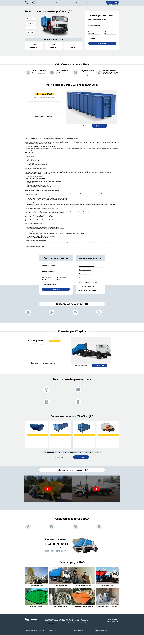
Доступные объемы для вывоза (43, 363)
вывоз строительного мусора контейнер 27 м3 (34, 630)
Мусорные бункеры (107, 585)
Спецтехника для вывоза (42, 116)
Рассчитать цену (102, 43)
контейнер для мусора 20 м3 (77, 630)
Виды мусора (30, 32)
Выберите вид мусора (48, 271)
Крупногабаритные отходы (84, 606)
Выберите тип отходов (94, 25)
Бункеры (89, 2)
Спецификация (30, 27)
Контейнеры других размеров (62, 457)
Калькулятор (30, 23)
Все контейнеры (55, 2)
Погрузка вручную (85, 270)
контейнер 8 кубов (52, 630)
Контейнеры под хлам (60, 585)
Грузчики (72, 2)
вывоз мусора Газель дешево (101, 630)
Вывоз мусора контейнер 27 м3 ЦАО (53, 623)
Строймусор (64, 2)
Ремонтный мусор (80, 2)
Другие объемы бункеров (81, 125)
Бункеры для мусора (85, 274)
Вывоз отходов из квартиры (88, 282)
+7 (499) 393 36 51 (112, 2)
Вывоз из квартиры (60, 606)
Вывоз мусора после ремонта (107, 606)
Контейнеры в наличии (86, 266)
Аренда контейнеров (36, 606)
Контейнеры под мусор (86, 286)
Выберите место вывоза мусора (97, 19)
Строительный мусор (86, 278)
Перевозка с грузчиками (84, 585)
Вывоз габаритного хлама (87, 290)
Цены (28, 18)
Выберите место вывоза (48, 265)
